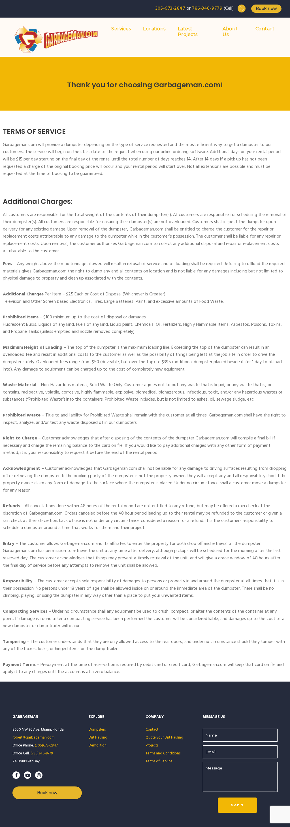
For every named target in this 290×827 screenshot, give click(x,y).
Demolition (97, 745)
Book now (266, 8)
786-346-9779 (207, 8)
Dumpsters (97, 730)
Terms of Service (159, 761)
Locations (154, 28)
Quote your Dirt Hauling (164, 738)
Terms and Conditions (163, 753)
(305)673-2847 (46, 745)
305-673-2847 (170, 8)
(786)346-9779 (42, 753)
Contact (265, 28)
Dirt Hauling (98, 738)
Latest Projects (188, 31)
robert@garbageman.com (33, 738)
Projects (152, 745)
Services (121, 28)
